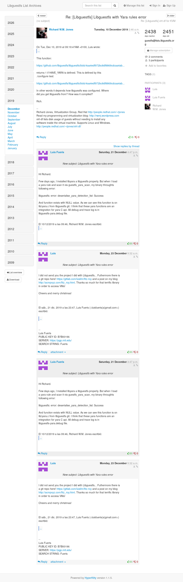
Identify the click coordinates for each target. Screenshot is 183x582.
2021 (11, 78)
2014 (11, 207)
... (39, 51)
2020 (11, 89)
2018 (11, 162)
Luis (53, 253)
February (13, 144)
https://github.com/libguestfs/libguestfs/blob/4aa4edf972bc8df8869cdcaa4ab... (80, 65)
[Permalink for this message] (138, 32)
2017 (11, 173)
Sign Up (170, 5)
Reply (42, 137)
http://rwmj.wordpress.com (104, 115)
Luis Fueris (57, 152)
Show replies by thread (126, 146)
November (13, 112)
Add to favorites (157, 65)
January (12, 148)
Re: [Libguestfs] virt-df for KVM (158, 21)
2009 (11, 262)
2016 (11, 184)
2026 (11, 22)
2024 (11, 45)
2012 (11, 229)
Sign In (156, 5)
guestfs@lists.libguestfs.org (159, 42)
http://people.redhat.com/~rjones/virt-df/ (58, 126)
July (10, 126)
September (14, 119)
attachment (57, 352)
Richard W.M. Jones (61, 29)
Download (14, 279)
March (11, 141)
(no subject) (43, 21)
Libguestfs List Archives (24, 5)
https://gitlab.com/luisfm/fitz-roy (74, 279)
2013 (11, 218)
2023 (11, 56)
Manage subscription (159, 50)
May (10, 134)
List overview (15, 272)
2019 (11, 100)
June (10, 130)
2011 (11, 240)
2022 (11, 67)
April (10, 137)
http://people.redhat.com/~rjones (106, 112)
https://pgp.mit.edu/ (61, 340)
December (14, 108)
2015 (11, 195)
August (12, 123)
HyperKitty (90, 577)
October (12, 116)
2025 (11, 34)
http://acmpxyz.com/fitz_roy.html (57, 282)
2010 (11, 251)
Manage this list (135, 5)
